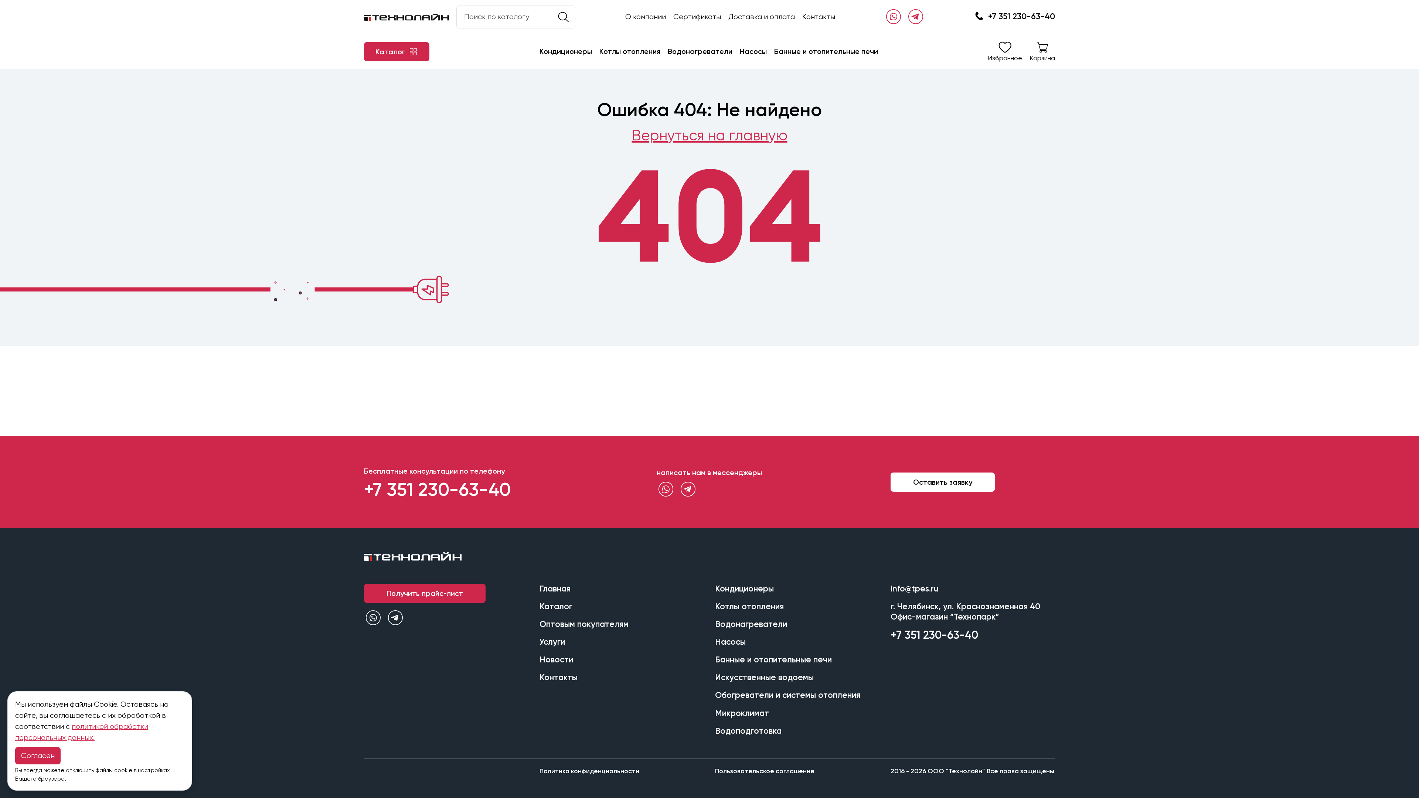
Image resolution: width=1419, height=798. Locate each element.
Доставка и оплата (761, 17)
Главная (555, 589)
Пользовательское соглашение (764, 771)
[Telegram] (915, 17)
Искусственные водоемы (764, 677)
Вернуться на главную (709, 135)
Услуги (552, 642)
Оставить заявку (942, 482)
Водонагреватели (700, 51)
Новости (556, 660)
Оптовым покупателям (584, 624)
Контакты (818, 17)
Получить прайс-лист (425, 593)
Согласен (38, 755)
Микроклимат (742, 713)
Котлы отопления (629, 51)
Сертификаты (697, 17)
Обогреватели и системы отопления (787, 695)
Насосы (753, 51)
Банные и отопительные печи (826, 51)
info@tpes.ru (915, 589)
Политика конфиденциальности (589, 771)
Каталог (556, 606)
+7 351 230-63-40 (1021, 16)
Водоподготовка (748, 731)
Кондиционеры (566, 51)
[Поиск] (563, 17)
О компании (645, 17)
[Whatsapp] (893, 17)
